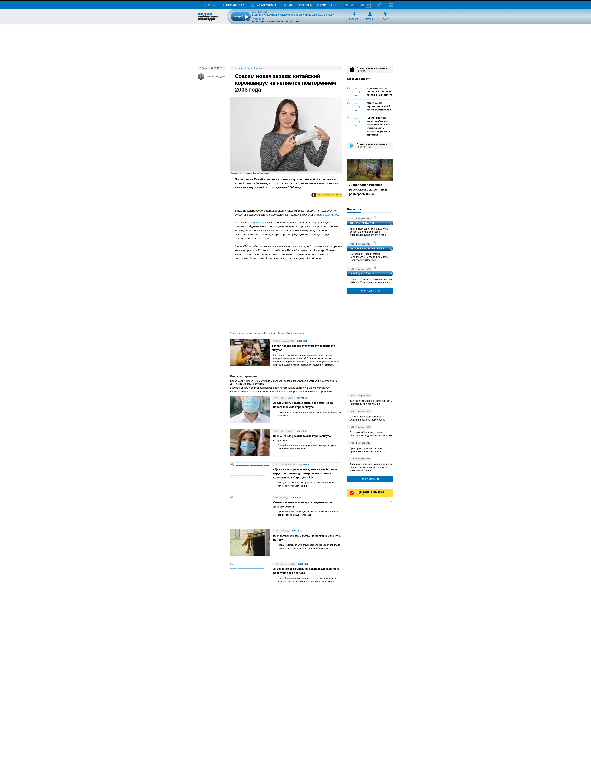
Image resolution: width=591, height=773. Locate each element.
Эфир (385, 19)
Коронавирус (245, 333)
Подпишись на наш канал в (328, 195)
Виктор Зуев (259, 222)
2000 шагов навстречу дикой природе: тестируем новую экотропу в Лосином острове (280, 387)
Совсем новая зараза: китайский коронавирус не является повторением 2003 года (285, 83)
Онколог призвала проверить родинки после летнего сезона (367, 418)
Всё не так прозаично (362, 223)
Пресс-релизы (305, 5)
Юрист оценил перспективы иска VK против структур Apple (379, 106)
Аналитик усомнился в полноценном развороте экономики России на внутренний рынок (371, 467)
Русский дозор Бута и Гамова (367, 248)
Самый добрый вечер (362, 273)
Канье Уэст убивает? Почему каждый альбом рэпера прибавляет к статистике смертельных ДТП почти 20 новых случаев (283, 382)
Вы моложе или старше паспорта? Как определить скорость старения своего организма (281, 391)
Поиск (380, 5)
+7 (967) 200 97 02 (265, 5)
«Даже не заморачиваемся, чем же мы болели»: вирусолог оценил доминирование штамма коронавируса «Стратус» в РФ (305, 473)
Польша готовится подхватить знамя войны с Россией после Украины (371, 281)
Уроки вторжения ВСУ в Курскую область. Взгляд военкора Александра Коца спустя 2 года (369, 231)
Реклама (321, 5)
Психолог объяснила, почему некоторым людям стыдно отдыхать (371, 434)
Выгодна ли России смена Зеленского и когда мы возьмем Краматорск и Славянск (369, 257)
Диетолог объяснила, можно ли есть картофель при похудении (371, 402)
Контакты (288, 5)
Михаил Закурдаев (215, 76)
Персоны (370, 19)
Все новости (370, 478)
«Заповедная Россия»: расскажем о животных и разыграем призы (368, 189)
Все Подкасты (370, 290)
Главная (239, 68)
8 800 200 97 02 (235, 5)
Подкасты (354, 19)
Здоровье (259, 68)
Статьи (248, 68)
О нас (334, 5)
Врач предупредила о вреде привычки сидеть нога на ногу (367, 450)
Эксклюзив (299, 333)
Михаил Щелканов (326, 214)
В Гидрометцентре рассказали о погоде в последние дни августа (379, 91)
